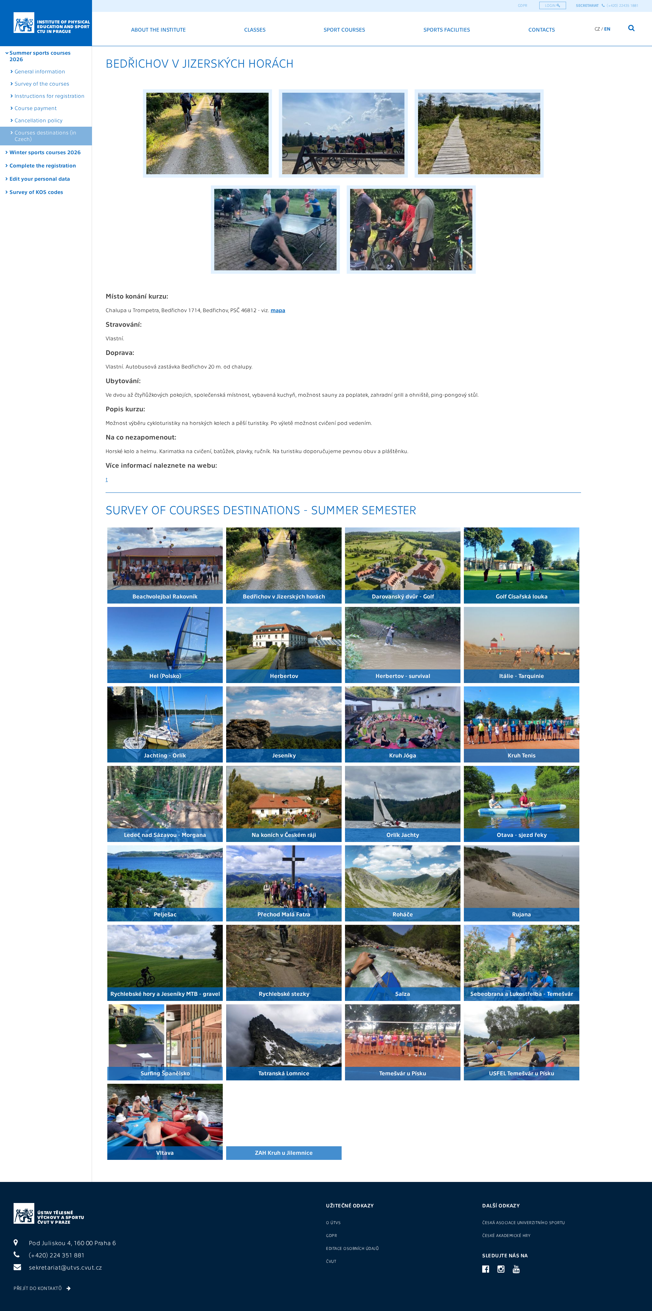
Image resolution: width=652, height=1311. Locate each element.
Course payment (36, 108)
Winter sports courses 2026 (45, 152)
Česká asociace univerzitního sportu (523, 1222)
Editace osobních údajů (352, 1248)
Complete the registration (43, 165)
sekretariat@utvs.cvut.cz (64, 1267)
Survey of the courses (42, 83)
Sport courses (344, 29)
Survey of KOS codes (36, 191)
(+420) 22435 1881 (621, 5)
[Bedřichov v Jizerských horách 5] (411, 275)
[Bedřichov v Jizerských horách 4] (275, 275)
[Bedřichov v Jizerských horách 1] (207, 179)
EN (607, 28)
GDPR (522, 5)
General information (40, 71)
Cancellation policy (38, 120)
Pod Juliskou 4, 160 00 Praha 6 (71, 1242)
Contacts (541, 29)
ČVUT (331, 1261)
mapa (278, 310)
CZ (597, 28)
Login (551, 5)
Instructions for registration (50, 95)
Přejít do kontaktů (38, 1288)
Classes (255, 29)
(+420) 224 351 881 (56, 1254)
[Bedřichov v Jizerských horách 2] (343, 179)
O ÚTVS (333, 1222)
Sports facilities (446, 29)
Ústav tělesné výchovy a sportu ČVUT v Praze (61, 1217)
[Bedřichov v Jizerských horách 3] (479, 179)
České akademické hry (506, 1235)
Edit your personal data (40, 178)
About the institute (158, 29)
